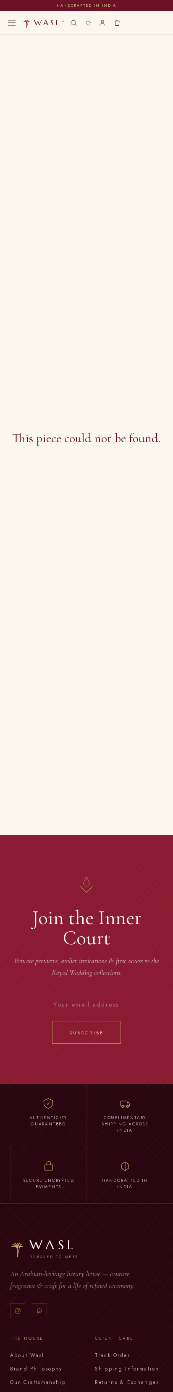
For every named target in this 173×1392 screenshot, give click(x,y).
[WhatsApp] (39, 1310)
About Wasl (27, 1355)
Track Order (112, 1355)
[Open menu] (11, 22)
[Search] (74, 23)
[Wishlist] (88, 23)
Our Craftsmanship (38, 1382)
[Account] (102, 23)
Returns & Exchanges (127, 1382)
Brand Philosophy (36, 1369)
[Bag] (117, 23)
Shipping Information (127, 1369)
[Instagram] (17, 1310)
